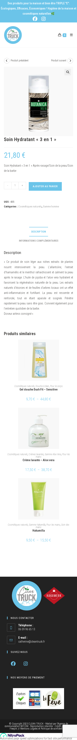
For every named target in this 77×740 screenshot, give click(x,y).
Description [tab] (38, 231)
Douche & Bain (42, 386)
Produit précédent (20, 60)
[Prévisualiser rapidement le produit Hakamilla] (72, 485)
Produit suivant (58, 60)
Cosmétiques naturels (30, 206)
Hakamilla (38, 530)
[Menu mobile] (70, 35)
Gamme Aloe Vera (53, 454)
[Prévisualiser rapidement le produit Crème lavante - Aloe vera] (72, 415)
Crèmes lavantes (36, 454)
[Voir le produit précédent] (7, 61)
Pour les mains (53, 524)
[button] (67, 72)
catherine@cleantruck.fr (31, 641)
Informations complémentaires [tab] (38, 240)
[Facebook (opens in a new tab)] (35, 18)
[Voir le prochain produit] (70, 61)
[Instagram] (25, 663)
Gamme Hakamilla (37, 524)
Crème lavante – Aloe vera (38, 460)
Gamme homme (51, 206)
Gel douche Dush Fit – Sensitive (38, 389)
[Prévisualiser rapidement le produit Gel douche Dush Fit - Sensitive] (72, 347)
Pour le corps (56, 386)
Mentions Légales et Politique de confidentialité (43, 728)
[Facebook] (13, 663)
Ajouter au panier (45, 186)
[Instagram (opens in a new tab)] (43, 18)
